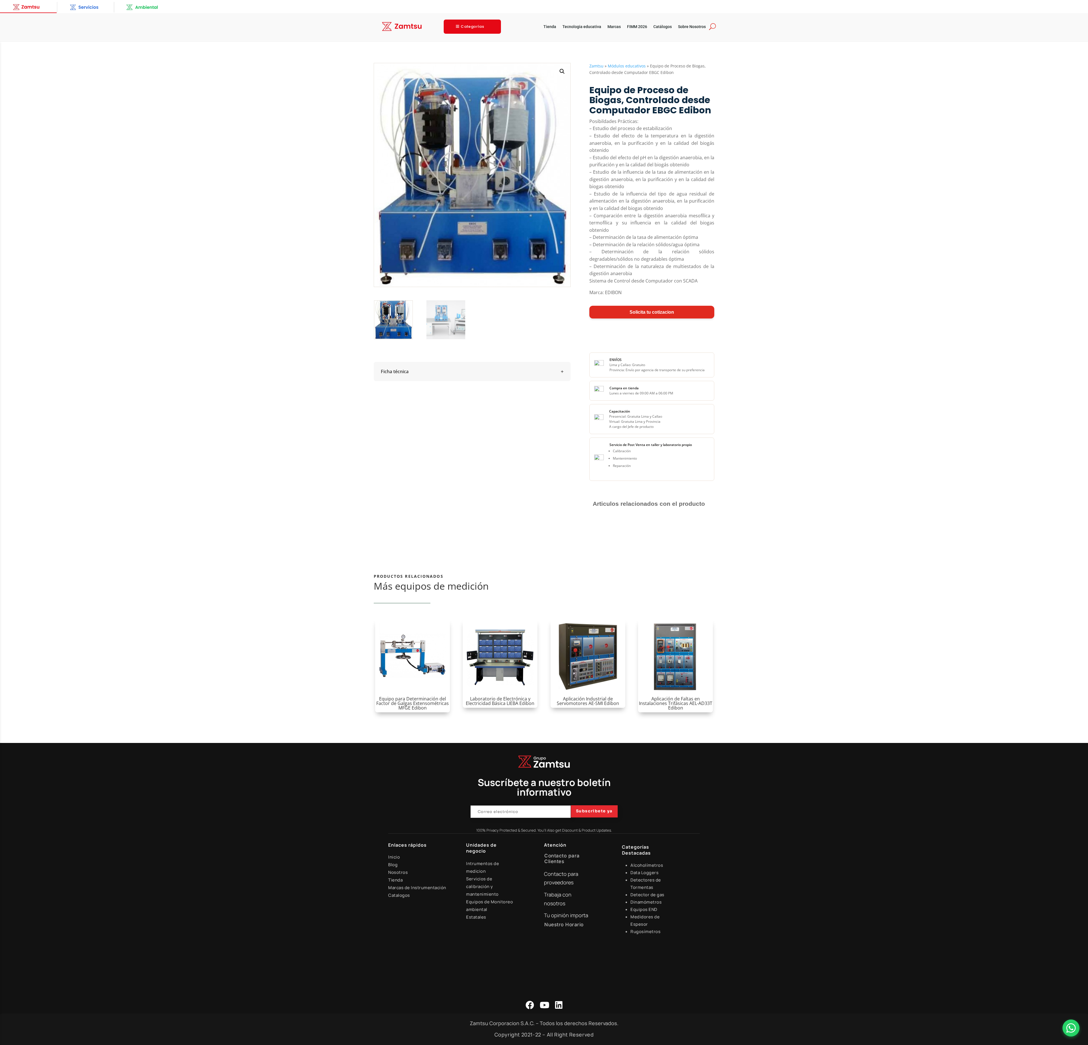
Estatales (476, 917)
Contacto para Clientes (562, 858)
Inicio (394, 857)
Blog (393, 865)
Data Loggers (644, 873)
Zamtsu (596, 66)
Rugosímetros (645, 931)
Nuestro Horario (564, 924)
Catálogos (662, 27)
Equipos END (643, 909)
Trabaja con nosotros (557, 899)
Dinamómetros (646, 902)
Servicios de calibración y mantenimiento (482, 886)
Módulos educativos (627, 66)
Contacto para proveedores (561, 878)
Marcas (614, 27)
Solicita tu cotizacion (652, 312)
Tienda (549, 27)
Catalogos (399, 895)
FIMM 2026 (637, 27)
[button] (562, 71)
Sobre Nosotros (692, 27)
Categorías (472, 26)
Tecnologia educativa (581, 27)
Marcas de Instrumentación (417, 888)
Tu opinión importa (566, 915)
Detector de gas (647, 895)
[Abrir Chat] (1071, 1027)
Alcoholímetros (646, 865)
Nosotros (398, 872)
